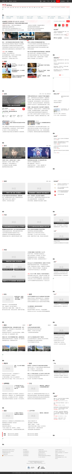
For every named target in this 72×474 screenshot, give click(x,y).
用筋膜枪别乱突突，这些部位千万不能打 (61, 226)
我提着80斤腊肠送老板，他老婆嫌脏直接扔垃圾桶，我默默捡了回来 (61, 67)
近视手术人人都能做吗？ (58, 100)
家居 (30, 7)
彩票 (11, 7)
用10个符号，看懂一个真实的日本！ (60, 113)
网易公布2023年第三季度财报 (33, 435)
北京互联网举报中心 (26, 451)
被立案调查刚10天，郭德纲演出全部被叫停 (36, 166)
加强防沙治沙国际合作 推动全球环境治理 (36, 28)
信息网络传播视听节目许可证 (59, 455)
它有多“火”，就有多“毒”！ (7, 330)
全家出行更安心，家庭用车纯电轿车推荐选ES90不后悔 (39, 197)
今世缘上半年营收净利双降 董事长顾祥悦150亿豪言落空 (18, 76)
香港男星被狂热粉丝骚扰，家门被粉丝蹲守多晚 (37, 160)
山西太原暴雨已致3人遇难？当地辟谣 (60, 34)
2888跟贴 (63, 405)
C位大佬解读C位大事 (40, 16)
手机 (28, 273)
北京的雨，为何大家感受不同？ (8, 53)
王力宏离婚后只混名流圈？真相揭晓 (9, 165)
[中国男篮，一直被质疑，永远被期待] (32, 76)
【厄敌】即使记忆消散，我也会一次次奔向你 (37, 426)
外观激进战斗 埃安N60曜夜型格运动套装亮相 (11, 234)
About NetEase (24, 472)
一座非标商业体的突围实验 (33, 332)
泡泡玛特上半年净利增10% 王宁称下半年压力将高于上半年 (63, 184)
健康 (34, 7)
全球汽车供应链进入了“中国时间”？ (9, 375)
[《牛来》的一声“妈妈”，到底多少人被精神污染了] (32, 70)
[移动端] (40, 1)
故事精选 (6, 383)
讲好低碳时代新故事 (51, 16)
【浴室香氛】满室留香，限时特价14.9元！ (61, 373)
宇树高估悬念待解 (61, 194)
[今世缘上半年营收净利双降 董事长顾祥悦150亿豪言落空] (6, 76)
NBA (40, 93)
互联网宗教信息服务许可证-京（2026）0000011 (61, 458)
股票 (47, 181)
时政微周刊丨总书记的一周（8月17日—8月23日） (13, 21)
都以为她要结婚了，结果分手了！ (34, 163)
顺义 (18, 351)
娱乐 (18, 7)
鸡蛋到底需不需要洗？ (58, 102)
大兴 (36, 351)
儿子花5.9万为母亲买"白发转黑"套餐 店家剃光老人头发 (39, 43)
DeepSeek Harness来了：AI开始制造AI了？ (11, 373)
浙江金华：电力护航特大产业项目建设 (35, 378)
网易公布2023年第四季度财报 (13, 435)
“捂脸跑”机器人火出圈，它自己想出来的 (38, 53)
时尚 (5, 294)
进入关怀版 (14, 1)
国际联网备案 (25, 449)
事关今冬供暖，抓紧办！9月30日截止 (9, 56)
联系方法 (31, 472)
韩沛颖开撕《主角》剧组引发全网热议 (37, 56)
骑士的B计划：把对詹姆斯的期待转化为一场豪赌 (43, 123)
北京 (37, 7)
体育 (5, 7)
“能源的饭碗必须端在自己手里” (8, 25)
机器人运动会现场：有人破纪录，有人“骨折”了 (37, 255)
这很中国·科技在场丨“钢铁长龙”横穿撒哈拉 (36, 26)
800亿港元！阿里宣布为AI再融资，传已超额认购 (37, 268)
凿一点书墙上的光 (19, 16)
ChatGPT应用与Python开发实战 (59, 335)
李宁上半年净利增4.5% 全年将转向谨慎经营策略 (63, 188)
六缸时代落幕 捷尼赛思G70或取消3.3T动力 (10, 232)
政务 (39, 7)
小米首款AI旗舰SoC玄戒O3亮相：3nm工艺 (36, 252)
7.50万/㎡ (16, 351)
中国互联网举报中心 (26, 452)
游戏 (55, 261)
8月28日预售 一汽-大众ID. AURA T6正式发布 (37, 234)
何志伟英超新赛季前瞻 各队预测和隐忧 (38, 55)
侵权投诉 (58, 472)
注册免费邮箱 (63, 1)
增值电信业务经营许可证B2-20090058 (8, 451)
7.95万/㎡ (33, 351)
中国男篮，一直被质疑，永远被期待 (43, 76)
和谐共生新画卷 (31, 48)
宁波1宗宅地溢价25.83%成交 (33, 342)
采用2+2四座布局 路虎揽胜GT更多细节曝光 (36, 229)
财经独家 (56, 181)
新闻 (3, 7)
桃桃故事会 (56, 57)
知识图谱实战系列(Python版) (59, 340)
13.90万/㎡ (49, 351)
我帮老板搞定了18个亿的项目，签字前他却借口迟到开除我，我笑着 (61, 64)
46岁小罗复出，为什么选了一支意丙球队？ (18, 66)
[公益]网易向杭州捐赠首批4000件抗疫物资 (61, 242)
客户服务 (38, 472)
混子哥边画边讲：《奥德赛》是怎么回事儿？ (65, 109)
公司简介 (28, 472)
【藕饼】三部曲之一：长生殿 (33, 424)
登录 (58, 1)
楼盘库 (49, 325)
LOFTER (32, 410)
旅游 (5, 410)
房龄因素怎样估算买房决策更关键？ (35, 329)
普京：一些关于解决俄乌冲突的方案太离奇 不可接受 (12, 42)
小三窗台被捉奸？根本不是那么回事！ (43, 66)
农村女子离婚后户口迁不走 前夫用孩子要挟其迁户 (38, 45)
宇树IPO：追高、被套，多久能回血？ (37, 51)
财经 (13, 7)
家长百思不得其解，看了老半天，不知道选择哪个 (37, 309)
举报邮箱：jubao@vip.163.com (60, 451)
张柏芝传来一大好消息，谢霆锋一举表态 (10, 161)
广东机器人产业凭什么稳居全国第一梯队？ (10, 30)
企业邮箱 (52, 7)
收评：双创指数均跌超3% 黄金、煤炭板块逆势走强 (12, 197)
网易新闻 (7, 5)
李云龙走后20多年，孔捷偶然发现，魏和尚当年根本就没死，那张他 (61, 70)
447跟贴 (64, 419)
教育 (25, 7)
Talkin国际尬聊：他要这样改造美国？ (35, 306)
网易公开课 (56, 93)
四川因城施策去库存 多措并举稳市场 (35, 340)
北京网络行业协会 (41, 449)
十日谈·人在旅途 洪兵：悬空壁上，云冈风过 (11, 427)
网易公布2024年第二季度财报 (13, 433)
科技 (15, 7)
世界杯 (8, 7)
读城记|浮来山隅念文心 (6, 426)
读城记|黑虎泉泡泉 (6, 424)
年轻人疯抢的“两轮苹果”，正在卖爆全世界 (36, 199)
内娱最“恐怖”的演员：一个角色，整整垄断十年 (37, 165)
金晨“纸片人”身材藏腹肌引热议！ (34, 161)
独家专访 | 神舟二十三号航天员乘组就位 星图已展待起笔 (39, 367)
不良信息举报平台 (25, 454)
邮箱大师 (58, 7)
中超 (45, 93)
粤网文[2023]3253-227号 (42, 454)
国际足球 (49, 93)
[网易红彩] (23, 109)
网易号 (42, 7)
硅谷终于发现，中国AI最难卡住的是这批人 (36, 253)
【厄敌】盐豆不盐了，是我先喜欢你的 (35, 427)
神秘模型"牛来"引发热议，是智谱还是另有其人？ (37, 258)
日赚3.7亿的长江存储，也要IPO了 (9, 199)
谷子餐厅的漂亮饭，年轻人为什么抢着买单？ (11, 377)
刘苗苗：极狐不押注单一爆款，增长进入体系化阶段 (38, 236)
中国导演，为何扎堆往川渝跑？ (8, 200)
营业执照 (56, 454)
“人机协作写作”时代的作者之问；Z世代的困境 (37, 269)
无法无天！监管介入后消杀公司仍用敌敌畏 (61, 138)
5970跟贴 (62, 409)
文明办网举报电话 (25, 455)
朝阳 (3, 351)
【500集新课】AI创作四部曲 (59, 337)
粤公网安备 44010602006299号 (8, 455)
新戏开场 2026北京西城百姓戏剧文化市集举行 (37, 398)
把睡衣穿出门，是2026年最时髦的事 (9, 304)
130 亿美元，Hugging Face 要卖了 (38, 58)
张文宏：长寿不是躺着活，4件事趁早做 (61, 225)
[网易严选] (48, 1)
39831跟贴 (66, 400)
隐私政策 (41, 472)
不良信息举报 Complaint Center (48, 472)
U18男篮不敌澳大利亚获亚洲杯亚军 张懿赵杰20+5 (38, 112)
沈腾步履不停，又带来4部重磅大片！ (9, 163)
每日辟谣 (56, 29)
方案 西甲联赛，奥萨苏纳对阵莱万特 (9, 111)
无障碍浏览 (10, 1)
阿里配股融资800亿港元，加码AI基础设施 (36, 257)
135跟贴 (65, 416)
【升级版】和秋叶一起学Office (59, 342)
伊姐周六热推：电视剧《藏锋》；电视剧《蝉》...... (12, 307)
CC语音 (55, 7)
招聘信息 (35, 472)
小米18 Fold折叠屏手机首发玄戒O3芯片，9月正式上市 (38, 280)
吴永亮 (6, 108)
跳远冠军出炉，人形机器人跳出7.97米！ (10, 58)
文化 (20, 7)
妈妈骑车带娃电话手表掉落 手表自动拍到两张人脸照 (38, 47)
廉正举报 (55, 472)
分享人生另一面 (60, 16)
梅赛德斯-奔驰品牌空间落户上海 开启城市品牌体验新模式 (13, 229)
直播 (23, 7)
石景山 (29, 351)
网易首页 (3, 1)
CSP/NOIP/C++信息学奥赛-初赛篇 (60, 344)
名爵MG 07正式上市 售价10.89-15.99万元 (36, 232)
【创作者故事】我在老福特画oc (34, 429)
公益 (55, 231)
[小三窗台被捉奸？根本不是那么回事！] (32, 65)
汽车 (32, 7)
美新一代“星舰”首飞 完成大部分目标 (35, 368)
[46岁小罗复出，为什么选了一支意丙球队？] (6, 65)
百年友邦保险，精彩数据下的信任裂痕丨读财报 (37, 200)
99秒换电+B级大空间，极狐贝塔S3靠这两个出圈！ (12, 236)
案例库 (24, 325)
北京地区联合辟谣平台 (41, 452)
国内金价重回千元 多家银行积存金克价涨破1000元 (12, 45)
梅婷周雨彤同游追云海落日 (7, 166)
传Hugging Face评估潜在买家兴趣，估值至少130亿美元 (39, 262)
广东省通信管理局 (5, 454)
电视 (50, 145)
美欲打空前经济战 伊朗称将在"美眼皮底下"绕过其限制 (13, 43)
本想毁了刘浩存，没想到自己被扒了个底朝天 (11, 160)
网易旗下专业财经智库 (9, 16)
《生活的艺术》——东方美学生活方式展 (61, 304)
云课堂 (55, 325)
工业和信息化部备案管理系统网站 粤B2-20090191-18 (36, 461)
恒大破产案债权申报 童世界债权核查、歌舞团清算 (12, 195)
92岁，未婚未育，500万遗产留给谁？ (9, 306)
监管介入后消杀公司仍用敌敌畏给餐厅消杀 (36, 42)
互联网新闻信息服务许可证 (6, 452)
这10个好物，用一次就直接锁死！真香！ (10, 334)
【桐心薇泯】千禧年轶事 (32, 422)
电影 (47, 145)
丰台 (10, 351)
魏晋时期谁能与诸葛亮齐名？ (65, 97)
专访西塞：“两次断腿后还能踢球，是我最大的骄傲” (38, 110)
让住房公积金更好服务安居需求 (34, 327)
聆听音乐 (28, 16)
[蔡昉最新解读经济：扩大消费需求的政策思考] (6, 70)
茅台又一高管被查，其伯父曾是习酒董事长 (36, 195)
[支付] (51, 1)
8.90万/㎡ (8, 351)
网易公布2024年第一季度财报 (33, 433)
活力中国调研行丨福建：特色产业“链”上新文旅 (11, 28)
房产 (27, 7)
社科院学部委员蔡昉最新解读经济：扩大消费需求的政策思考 (63, 191)
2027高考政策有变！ (32, 307)
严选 (55, 363)
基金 (50, 181)
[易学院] (58, 38)
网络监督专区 (66, 4)
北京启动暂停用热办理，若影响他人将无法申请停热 (38, 338)
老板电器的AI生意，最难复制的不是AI (9, 340)
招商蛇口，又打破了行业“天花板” (34, 330)
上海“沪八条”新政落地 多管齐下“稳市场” (36, 337)
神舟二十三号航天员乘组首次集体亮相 (35, 370)
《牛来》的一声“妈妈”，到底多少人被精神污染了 (43, 71)
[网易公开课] (44, 1)
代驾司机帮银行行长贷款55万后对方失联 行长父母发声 (13, 47)
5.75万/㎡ (41, 351)
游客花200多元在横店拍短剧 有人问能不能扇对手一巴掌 (13, 48)
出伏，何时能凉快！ (9, 51)
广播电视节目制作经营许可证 (42, 451)
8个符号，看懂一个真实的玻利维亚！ (60, 115)
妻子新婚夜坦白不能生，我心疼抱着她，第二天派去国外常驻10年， (61, 60)
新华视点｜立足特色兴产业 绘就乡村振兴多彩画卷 (38, 365)
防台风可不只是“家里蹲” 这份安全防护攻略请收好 (12, 26)
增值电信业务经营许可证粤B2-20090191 (8, 449)
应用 (6, 1)
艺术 (55, 294)
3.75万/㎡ (23, 351)
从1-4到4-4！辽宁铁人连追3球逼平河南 (10, 130)
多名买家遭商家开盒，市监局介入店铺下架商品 (11, 55)
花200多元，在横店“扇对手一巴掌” (60, 418)
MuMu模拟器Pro (63, 7)
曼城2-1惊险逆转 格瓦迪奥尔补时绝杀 (17, 122)
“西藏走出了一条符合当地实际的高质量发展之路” (37, 30)
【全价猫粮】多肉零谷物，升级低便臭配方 (61, 377)
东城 (44, 351)
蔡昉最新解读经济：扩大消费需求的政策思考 (18, 71)
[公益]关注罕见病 (57, 241)
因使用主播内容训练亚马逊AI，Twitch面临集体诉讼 (38, 264)
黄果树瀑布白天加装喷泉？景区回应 (9, 422)
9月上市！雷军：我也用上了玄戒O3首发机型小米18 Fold (40, 274)
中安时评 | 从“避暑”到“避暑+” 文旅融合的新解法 (37, 25)
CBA (43, 93)
